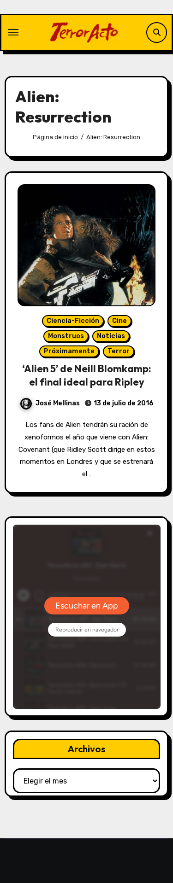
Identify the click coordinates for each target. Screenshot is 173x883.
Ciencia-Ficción (73, 321)
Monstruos (66, 336)
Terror (118, 351)
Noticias (111, 336)
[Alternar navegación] (13, 32)
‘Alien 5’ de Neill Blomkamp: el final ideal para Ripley (86, 375)
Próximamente (69, 351)
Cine (119, 321)
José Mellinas (58, 403)
